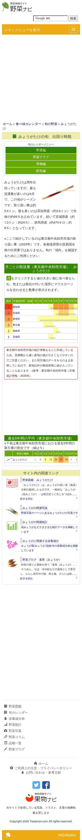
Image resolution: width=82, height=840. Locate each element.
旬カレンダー (18, 712)
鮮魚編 (41, 170)
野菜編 (41, 150)
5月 (56, 300)
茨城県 (16, 336)
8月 (71, 300)
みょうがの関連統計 (35, 522)
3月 (45, 300)
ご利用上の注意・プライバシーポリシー (43, 768)
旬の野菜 (51, 123)
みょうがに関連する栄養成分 (40, 541)
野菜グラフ (41, 157)
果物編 (41, 163)
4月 (51, 300)
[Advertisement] (41, 78)
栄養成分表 (17, 718)
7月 (66, 300)
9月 (76, 300)
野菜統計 (15, 724)
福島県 (16, 330)
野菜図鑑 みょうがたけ (37, 480)
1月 (35, 300)
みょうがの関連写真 (35, 508)
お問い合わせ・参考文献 (43, 772)
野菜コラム (17, 736)
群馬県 (16, 318)
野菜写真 (15, 730)
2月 (40, 300)
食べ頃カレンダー (28, 123)
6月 (61, 300)
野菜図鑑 (15, 706)
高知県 (16, 306)
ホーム (7, 123)
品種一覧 (15, 743)
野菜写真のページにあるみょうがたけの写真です (49, 512)
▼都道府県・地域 (22, 300)
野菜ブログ (17, 749)
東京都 (16, 324)
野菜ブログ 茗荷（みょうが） (42, 559)
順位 (8, 300)
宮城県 (16, 312)
